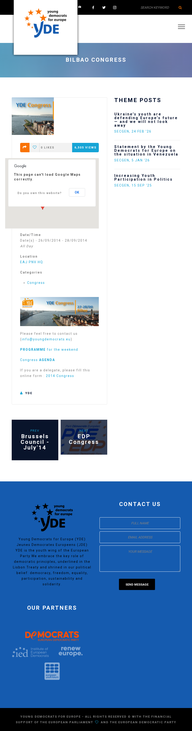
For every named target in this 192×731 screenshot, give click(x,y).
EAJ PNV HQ (31, 262)
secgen (121, 131)
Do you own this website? (40, 193)
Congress (36, 283)
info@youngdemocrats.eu (46, 339)
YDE (28, 393)
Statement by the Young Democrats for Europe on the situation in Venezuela (146, 150)
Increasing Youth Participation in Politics (143, 177)
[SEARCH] (180, 7)
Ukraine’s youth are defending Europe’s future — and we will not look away (146, 120)
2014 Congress (60, 376)
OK (77, 192)
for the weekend (49, 349)
